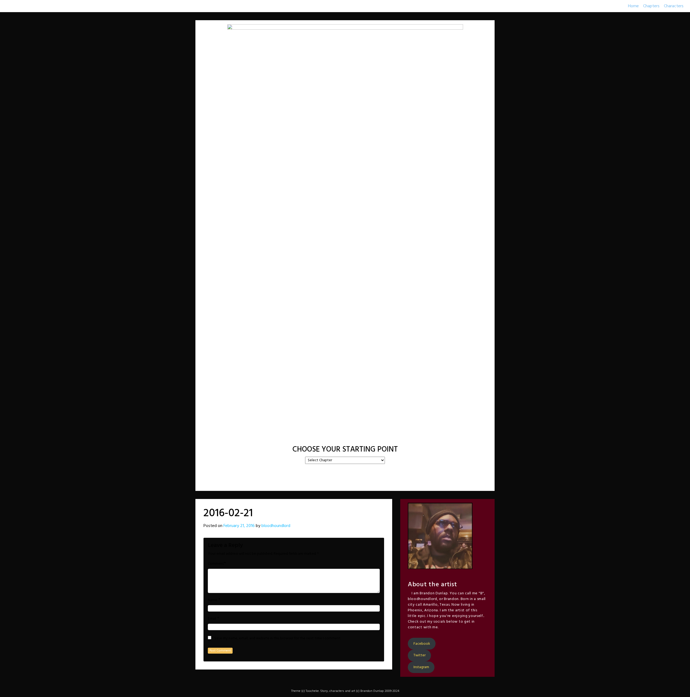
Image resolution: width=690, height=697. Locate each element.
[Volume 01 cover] (317, 436)
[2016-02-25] (359, 436)
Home (633, 6)
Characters (674, 6)
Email (212, 619)
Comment (216, 564)
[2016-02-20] (331, 436)
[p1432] (372, 436)
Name (212, 600)
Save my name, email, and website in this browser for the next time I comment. (277, 638)
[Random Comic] (344, 436)
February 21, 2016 (239, 525)
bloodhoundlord (275, 525)
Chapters (651, 6)
